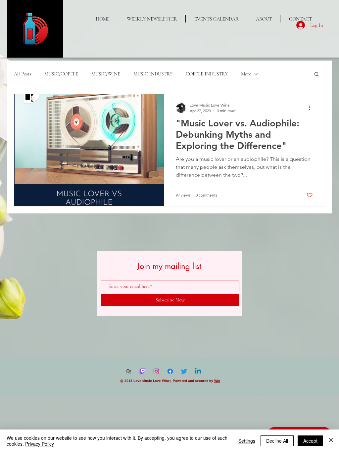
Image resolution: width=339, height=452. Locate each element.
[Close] (331, 441)
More (246, 74)
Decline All (277, 440)
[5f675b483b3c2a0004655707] (128, 371)
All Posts (22, 74)
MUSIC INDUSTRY (152, 74)
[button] (317, 74)
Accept (310, 440)
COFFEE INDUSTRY (207, 74)
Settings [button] (246, 440)
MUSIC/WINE (105, 74)
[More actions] (312, 108)
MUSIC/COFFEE (61, 74)
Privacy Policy (39, 443)
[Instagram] (156, 371)
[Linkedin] (198, 371)
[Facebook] (170, 371)
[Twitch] (142, 371)
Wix (217, 381)
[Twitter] (184, 371)
